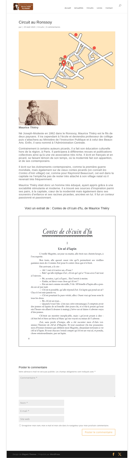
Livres (99, 8)
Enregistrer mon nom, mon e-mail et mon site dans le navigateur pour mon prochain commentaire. (65, 425)
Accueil (68, 8)
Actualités (78, 8)
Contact (109, 8)
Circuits (90, 8)
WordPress (55, 454)
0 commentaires (53, 27)
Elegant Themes (29, 454)
